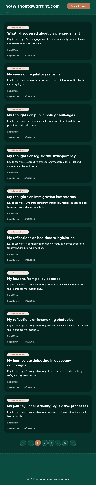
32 (65, 443)
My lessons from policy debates (33, 279)
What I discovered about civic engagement (43, 33)
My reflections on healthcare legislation (41, 238)
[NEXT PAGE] (73, 443)
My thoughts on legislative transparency (41, 156)
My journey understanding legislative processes (47, 406)
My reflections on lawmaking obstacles (40, 319)
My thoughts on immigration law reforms (41, 197)
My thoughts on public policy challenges (41, 115)
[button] (78, 6)
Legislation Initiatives (18, 27)
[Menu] (8, 13)
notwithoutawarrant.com (32, 6)
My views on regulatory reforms (33, 74)
